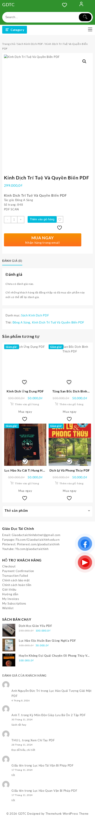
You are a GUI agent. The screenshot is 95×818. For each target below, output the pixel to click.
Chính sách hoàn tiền (16, 585)
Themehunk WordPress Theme (67, 813)
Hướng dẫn (10, 594)
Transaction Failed (15, 575)
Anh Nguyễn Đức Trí (25, 690)
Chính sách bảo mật (16, 580)
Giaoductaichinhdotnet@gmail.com (36, 535)
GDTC (8, 4)
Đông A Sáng (21, 322)
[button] (84, 61)
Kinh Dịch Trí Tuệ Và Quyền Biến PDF (58, 322)
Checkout (9, 566)
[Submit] (85, 17)
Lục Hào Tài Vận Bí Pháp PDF (53, 765)
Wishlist (8, 608)
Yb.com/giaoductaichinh (31, 549)
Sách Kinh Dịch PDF (30, 44)
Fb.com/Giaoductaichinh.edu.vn (37, 539)
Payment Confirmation (18, 571)
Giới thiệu (9, 589)
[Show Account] (81, 4)
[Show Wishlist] (66, 4)
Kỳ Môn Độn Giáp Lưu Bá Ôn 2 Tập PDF (58, 715)
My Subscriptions (14, 603)
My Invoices (10, 599)
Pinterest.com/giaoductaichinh (38, 544)
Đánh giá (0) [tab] (12, 261)
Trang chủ (8, 44)
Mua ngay (25, 411)
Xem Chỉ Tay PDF (42, 740)
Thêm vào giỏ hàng (42, 219)
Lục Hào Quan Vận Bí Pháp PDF (55, 790)
